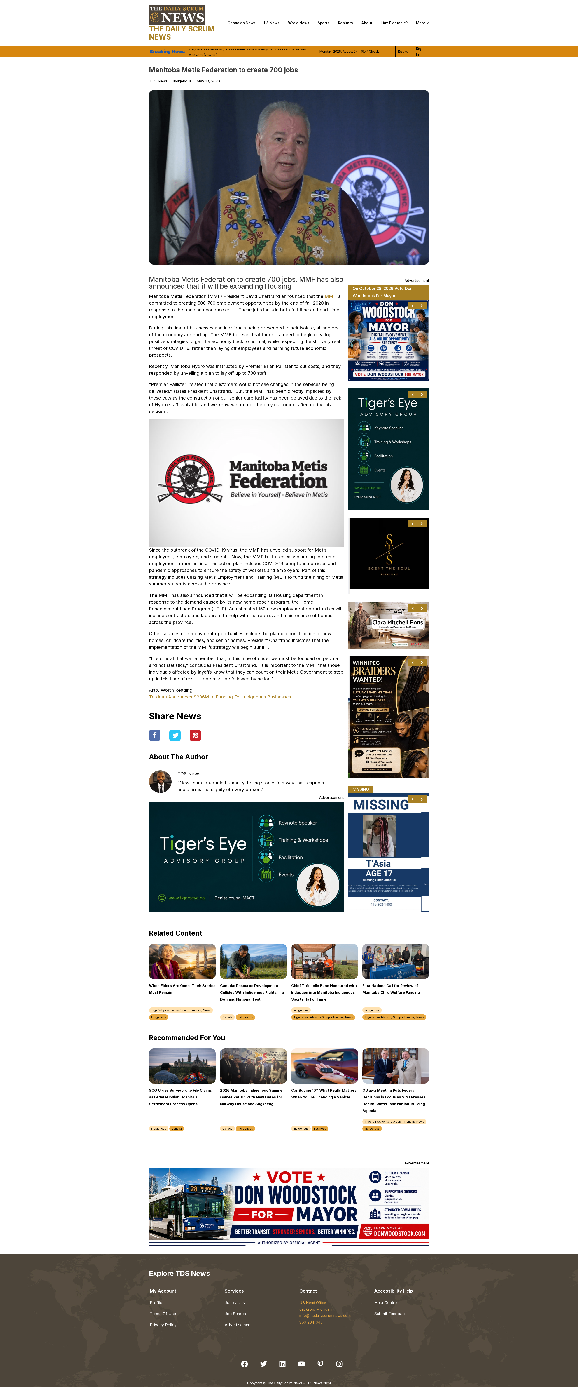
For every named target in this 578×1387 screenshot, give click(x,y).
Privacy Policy (163, 1324)
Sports (323, 23)
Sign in (420, 51)
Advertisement (238, 1324)
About (366, 23)
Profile (156, 1302)
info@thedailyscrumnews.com (325, 1315)
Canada (227, 1017)
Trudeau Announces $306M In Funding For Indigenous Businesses (220, 697)
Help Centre (385, 1302)
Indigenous (182, 81)
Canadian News (242, 23)
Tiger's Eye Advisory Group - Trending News (181, 1010)
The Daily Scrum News (182, 32)
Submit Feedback (390, 1313)
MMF (331, 296)
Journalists (235, 1302)
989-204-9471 (311, 1322)
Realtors (345, 23)
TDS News (188, 773)
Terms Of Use (163, 1313)
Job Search (235, 1313)
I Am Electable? (394, 23)
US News (272, 23)
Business (320, 1128)
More (420, 23)
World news (298, 23)
